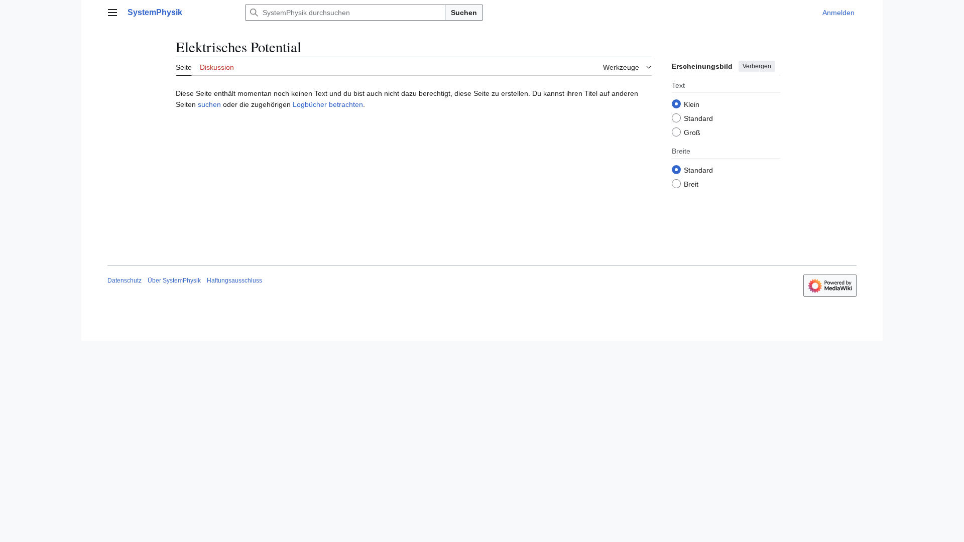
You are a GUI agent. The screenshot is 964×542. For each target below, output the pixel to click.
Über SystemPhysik (174, 280)
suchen (209, 104)
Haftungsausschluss (234, 280)
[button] (112, 13)
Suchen (464, 13)
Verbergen (757, 66)
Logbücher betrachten (328, 104)
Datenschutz (124, 280)
